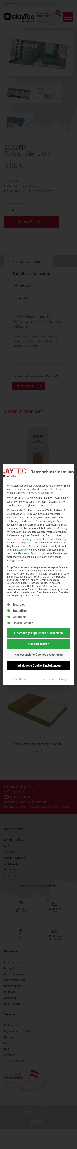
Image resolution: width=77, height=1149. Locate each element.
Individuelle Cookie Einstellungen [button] (39, 665)
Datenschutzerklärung (19, 539)
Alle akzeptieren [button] (38, 644)
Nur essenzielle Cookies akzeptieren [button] (39, 655)
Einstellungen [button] (20, 549)
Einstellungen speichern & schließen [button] (38, 633)
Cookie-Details (19, 679)
